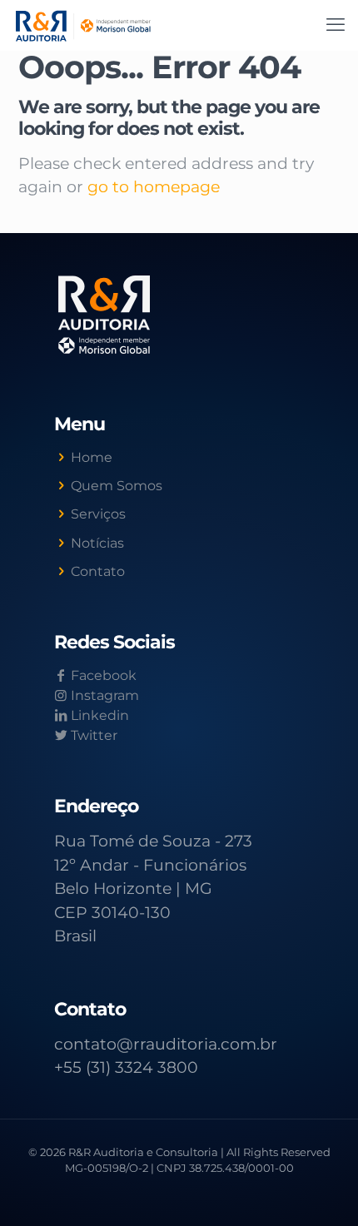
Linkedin (98, 715)
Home (91, 457)
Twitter (92, 735)
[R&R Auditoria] (83, 25)
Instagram (103, 695)
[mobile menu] (335, 25)
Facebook (102, 675)
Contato (98, 571)
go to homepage (153, 186)
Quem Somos (116, 486)
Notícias (97, 543)
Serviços (98, 514)
